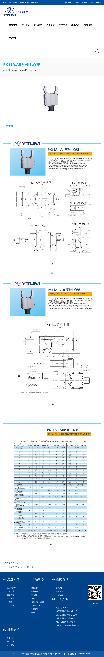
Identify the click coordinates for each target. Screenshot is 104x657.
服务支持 (75, 24)
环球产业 (63, 24)
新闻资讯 (38, 24)
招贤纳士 (88, 24)
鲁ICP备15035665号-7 (58, 654)
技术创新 (50, 24)
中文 (92, 2)
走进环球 (77, 2)
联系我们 (85, 2)
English (98, 2)
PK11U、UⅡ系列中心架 (23, 567)
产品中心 (26, 24)
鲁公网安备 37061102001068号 (79, 654)
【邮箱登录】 (68, 2)
